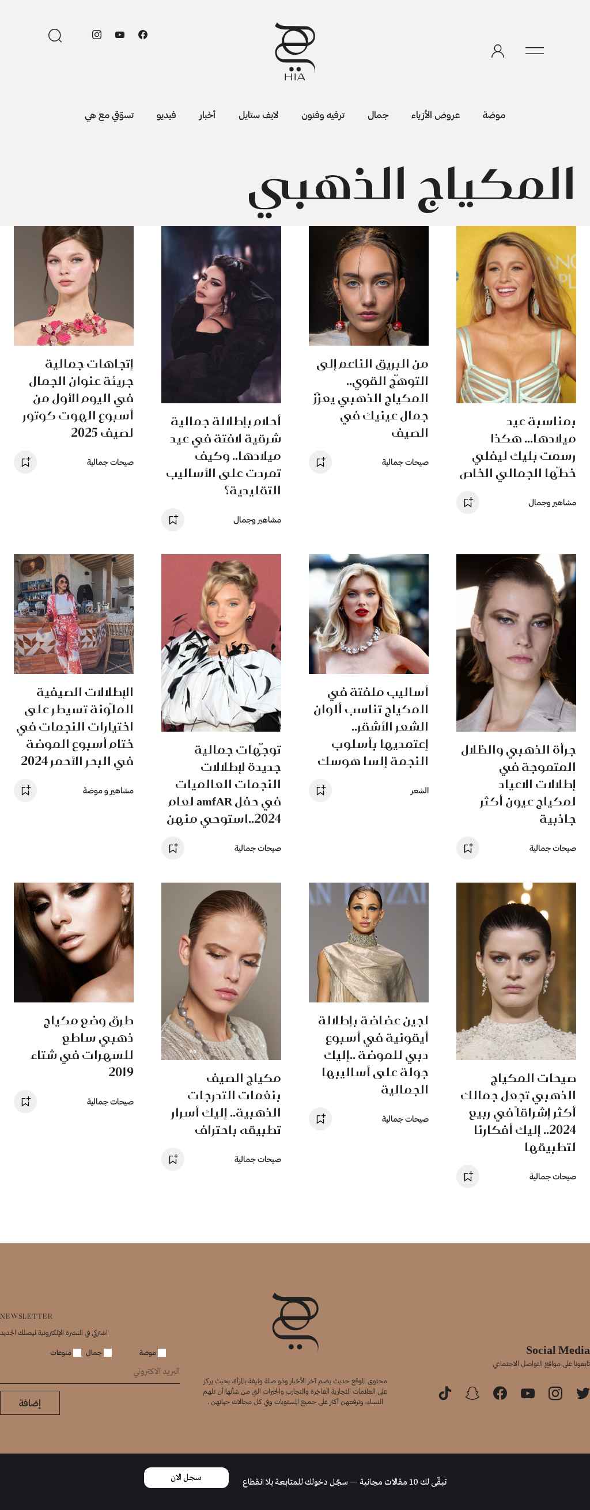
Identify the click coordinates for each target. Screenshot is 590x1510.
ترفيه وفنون (323, 114)
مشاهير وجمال (552, 502)
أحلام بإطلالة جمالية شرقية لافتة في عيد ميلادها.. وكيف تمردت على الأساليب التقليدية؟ (223, 455)
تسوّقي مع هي (109, 114)
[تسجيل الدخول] (498, 51)
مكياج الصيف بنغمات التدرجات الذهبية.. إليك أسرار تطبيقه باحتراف (226, 1103)
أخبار (207, 114)
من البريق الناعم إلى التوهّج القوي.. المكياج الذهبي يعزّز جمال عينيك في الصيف (371, 398)
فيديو (166, 114)
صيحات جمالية (405, 462)
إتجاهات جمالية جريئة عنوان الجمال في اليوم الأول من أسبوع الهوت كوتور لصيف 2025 (78, 398)
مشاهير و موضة (108, 790)
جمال (378, 114)
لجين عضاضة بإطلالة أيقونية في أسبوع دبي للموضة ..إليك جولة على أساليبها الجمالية (373, 1054)
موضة (494, 114)
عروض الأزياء (435, 114)
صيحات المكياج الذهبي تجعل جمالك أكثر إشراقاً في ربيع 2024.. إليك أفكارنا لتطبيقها (518, 1112)
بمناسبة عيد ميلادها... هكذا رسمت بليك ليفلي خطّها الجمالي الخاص (517, 446)
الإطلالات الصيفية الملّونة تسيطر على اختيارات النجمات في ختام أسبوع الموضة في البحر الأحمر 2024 (75, 726)
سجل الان (186, 1477)
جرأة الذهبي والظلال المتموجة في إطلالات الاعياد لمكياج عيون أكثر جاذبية (518, 784)
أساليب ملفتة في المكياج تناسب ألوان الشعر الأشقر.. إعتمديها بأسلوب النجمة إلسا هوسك (371, 726)
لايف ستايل (258, 114)
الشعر (420, 790)
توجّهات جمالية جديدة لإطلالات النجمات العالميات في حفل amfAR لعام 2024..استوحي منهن (224, 784)
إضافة (30, 1402)
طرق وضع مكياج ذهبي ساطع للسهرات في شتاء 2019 (82, 1046)
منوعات (61, 1352)
